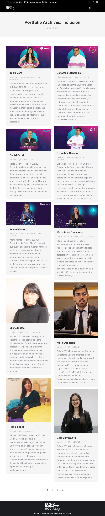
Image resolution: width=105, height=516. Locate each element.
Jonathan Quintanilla (69, 72)
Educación (61, 77)
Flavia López (17, 426)
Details (32, 57)
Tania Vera (16, 72)
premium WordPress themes (60, 513)
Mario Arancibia (66, 342)
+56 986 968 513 (16, 2)
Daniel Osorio (17, 155)
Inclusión (30, 77)
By (37, 77)
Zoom (25, 57)
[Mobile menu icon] (96, 7)
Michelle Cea (17, 328)
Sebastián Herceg (67, 153)
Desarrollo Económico (18, 77)
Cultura (59, 237)
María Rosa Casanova (70, 232)
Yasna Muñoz (17, 229)
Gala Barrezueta (66, 437)
